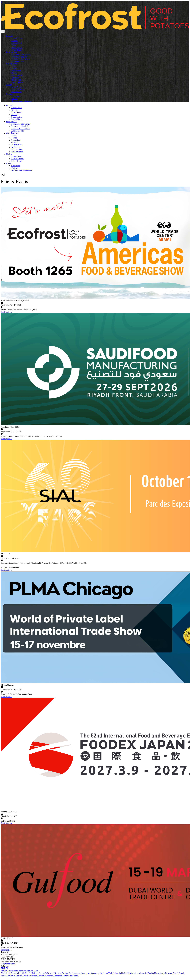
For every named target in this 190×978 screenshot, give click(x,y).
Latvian (41, 976)
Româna (58, 973)
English (21, 973)
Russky (65, 973)
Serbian (19, 976)
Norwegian (158, 973)
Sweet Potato (16, 47)
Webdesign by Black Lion (27, 971)
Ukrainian (58, 976)
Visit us (14, 98)
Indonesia (117, 973)
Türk (110, 973)
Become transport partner (21, 101)
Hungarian (48, 976)
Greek (71, 973)
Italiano (35, 973)
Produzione (16, 71)
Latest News (16, 87)
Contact (9, 94)
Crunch (14, 40)
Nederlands (5, 973)
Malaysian (168, 973)
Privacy (4, 971)
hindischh (125, 973)
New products (17, 82)
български (85, 973)
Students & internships (20, 59)
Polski (3, 976)
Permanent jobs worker (20, 54)
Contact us (15, 96)
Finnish (151, 973)
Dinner (14, 45)
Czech (181, 973)
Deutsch (50, 973)
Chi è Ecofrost (12, 64)
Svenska (143, 973)
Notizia (9, 85)
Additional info (17, 61)
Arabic (65, 976)
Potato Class (16, 92)
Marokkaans (135, 973)
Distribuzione (16, 75)
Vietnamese (73, 976)
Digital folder (16, 80)
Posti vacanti (11, 52)
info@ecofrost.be (8, 964)
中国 (100, 973)
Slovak (175, 973)
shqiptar (77, 973)
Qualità (14, 73)
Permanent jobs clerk (19, 57)
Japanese (94, 973)
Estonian (33, 976)
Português (43, 973)
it (1, 2)
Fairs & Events (17, 89)
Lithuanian (11, 976)
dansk (105, 973)
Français (14, 973)
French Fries (16, 38)
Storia (13, 66)
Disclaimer (12, 971)
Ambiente (15, 78)
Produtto (9, 36)
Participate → (6, 312)
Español (28, 973)
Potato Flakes (16, 50)
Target (14, 68)
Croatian (26, 976)
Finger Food (16, 43)
